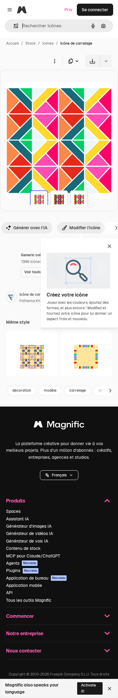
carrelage (77, 390)
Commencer (20, 616)
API (9, 592)
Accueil (12, 43)
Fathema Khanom (34, 300)
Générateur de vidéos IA (29, 533)
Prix (68, 9)
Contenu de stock (23, 548)
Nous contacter (23, 650)
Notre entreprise (24, 633)
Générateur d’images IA (28, 526)
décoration (21, 390)
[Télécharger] (92, 61)
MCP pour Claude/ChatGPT (33, 556)
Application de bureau (35, 578)
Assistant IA (17, 519)
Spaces (13, 511)
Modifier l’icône (84, 227)
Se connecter (95, 9)
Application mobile (24, 585)
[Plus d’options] (54, 61)
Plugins (21, 570)
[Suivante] (110, 391)
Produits (15, 500)
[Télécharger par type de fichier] (73, 61)
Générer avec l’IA (30, 227)
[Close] (109, 688)
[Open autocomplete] (13, 26)
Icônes (48, 43)
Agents (21, 563)
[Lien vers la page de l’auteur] (11, 297)
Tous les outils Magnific (28, 600)
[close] (109, 246)
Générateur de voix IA (27, 541)
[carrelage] (39, 199)
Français (59, 475)
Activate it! (88, 688)
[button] (59, 475)
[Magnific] (59, 426)
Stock (30, 43)
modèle (50, 390)
